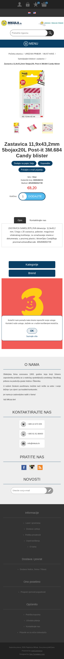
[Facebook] (23, 467)
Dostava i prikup (33, 529)
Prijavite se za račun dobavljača (33, 632)
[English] (34, 12)
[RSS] (40, 467)
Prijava (27, 4)
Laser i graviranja (33, 523)
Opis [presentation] (20, 220)
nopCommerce (36, 651)
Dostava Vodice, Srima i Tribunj (33, 569)
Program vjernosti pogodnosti (33, 592)
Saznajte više (32, 336)
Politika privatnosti (33, 535)
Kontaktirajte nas (33, 626)
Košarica (44, 4)
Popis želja (35, 4)
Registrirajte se (19, 4)
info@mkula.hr (33, 443)
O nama (33, 547)
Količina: (13, 196)
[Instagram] (32, 467)
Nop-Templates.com (37, 654)
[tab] (20, 220)
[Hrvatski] (29, 12)
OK (32, 331)
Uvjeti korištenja (33, 541)
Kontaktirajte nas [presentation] (38, 220)
